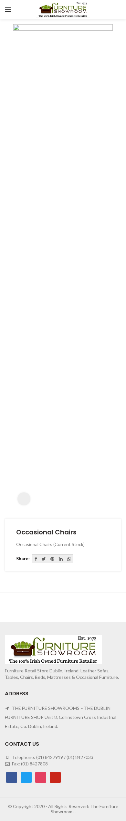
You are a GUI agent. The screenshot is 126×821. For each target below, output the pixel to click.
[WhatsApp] (69, 559)
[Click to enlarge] (23, 498)
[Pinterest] (52, 559)
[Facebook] (35, 559)
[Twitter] (43, 559)
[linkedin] (61, 559)
